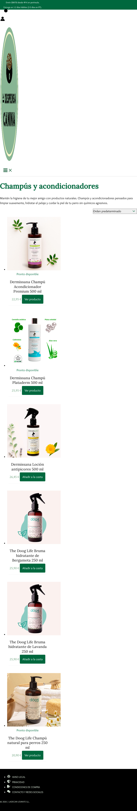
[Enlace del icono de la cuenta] (2, 19)
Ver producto (33, 299)
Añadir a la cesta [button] (32, 477)
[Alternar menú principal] (7, 170)
